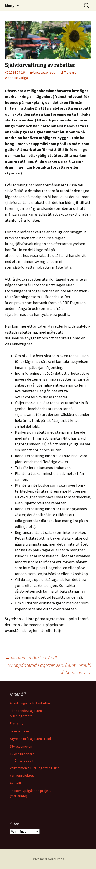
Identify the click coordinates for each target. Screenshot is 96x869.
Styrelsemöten (21, 746)
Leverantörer (19, 731)
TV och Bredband (22, 754)
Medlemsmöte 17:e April (31, 658)
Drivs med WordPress (48, 859)
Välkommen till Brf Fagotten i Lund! (35, 768)
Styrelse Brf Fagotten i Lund (30, 738)
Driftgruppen (24, 760)
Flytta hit (16, 723)
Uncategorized (44, 72)
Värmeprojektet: (22, 775)
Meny (9, 5)
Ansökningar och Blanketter (30, 703)
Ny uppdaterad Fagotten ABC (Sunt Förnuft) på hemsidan (49, 668)
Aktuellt (15, 783)
